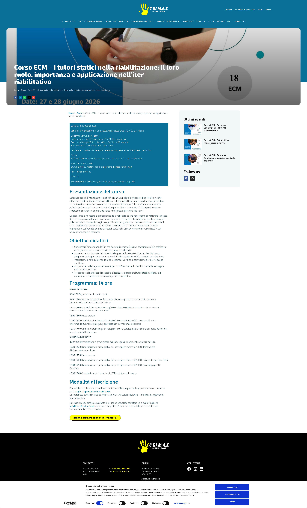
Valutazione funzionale (90, 21)
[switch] (122, 503)
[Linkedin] (201, 469)
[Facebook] (186, 178)
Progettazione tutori (219, 21)
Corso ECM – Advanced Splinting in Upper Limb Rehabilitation (215, 128)
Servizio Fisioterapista (194, 21)
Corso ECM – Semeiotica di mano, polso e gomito (217, 141)
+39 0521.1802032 (121, 468)
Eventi (268, 9)
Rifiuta (232, 502)
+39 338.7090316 (121, 471)
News (260, 9)
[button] (15, 97)
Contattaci (239, 21)
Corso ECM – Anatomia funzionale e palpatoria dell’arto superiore (219, 158)
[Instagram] (192, 178)
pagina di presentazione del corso (92, 391)
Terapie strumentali (167, 21)
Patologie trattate (116, 21)
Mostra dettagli (180, 503)
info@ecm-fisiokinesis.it (82, 406)
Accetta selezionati (232, 494)
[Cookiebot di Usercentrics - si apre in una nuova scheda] (70, 503)
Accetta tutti (232, 487)
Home (16, 90)
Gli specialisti (68, 21)
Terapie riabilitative (141, 21)
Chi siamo (228, 9)
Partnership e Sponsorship (245, 9)
